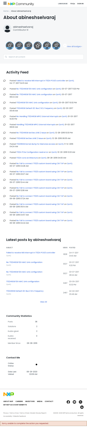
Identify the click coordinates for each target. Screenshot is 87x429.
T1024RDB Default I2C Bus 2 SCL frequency (35, 108)
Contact (49, 401)
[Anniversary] (56, 46)
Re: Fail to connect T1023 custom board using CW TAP (40, 163)
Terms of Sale (24, 413)
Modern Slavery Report (38, 413)
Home (6, 11)
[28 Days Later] (47, 46)
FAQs (72, 3)
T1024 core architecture (27, 158)
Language (62, 3)
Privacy (5, 413)
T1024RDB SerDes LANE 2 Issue (29, 138)
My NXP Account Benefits (15, 405)
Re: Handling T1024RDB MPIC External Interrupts (37, 116)
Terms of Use (14, 413)
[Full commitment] (10, 46)
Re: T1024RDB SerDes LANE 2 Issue (31, 132)
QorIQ (71, 80)
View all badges (74, 46)
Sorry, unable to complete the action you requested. (25, 423)
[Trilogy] (19, 46)
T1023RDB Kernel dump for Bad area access (35, 144)
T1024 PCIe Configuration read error (32, 152)
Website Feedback (19, 416)
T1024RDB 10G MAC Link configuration (32, 102)
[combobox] (43, 57)
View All (43, 302)
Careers (19, 401)
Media (39, 401)
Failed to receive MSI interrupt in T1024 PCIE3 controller (40, 80)
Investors (30, 401)
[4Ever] (28, 46)
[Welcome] (38, 46)
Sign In (80, 3)
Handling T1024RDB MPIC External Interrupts (36, 124)
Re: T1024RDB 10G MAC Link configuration (34, 88)
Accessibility (7, 416)
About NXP (8, 401)
